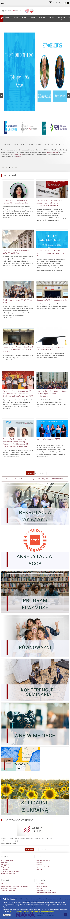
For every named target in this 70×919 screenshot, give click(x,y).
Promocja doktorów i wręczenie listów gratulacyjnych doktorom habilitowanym (52, 393)
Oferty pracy (5, 865)
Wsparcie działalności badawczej (46, 892)
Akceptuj (6, 915)
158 (43, 849)
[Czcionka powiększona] (57, 3)
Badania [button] (51, 17)
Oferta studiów (5, 884)
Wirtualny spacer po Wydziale (10, 871)
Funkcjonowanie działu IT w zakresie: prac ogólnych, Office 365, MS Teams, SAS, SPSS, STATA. (35, 479)
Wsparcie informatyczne (43, 890)
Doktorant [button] (33, 17)
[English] (27, 11)
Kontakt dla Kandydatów (8, 888)
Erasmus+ (39, 862)
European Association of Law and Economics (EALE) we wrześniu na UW (50, 252)
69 (43, 473)
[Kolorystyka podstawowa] (65, 3)
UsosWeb (39, 869)
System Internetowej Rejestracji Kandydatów (14, 886)
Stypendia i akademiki (8, 890)
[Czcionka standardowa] (53, 3)
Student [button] (24, 17)
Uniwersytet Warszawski (8, 873)
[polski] (32, 11)
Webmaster (4, 869)
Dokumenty (4, 862)
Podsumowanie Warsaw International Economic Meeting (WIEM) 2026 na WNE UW (18, 349)
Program (3, 150)
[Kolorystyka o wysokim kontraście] (68, 3)
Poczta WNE (40, 884)
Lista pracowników (7, 860)
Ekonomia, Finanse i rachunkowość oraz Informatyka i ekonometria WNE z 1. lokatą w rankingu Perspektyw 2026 (18, 393)
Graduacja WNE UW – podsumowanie (52, 300)
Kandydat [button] (15, 17)
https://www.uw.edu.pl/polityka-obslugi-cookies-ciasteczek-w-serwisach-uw (31, 911)
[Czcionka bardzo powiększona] (60, 3)
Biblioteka (39, 865)
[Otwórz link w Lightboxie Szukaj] (50, 2)
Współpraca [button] (61, 17)
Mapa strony (5, 867)
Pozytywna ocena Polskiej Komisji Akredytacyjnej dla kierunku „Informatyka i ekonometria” (50, 202)
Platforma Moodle (41, 886)
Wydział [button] (6, 17)
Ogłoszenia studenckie (43, 867)
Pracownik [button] (42, 17)
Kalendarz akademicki (43, 860)
